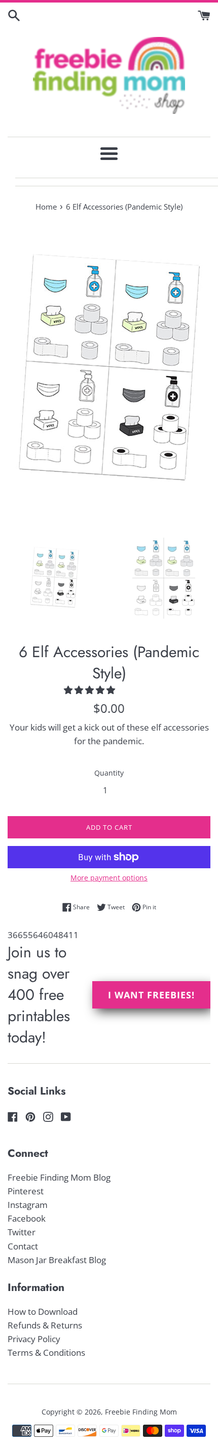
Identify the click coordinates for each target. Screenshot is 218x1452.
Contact (23, 1246)
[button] (90, 690)
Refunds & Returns (45, 1325)
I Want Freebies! (151, 995)
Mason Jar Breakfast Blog (57, 1260)
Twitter (21, 1232)
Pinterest (26, 1191)
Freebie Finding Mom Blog (59, 1177)
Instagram (28, 1205)
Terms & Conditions (46, 1352)
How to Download (43, 1311)
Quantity (109, 773)
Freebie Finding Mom (141, 1412)
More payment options (109, 877)
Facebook (27, 1218)
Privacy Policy (34, 1339)
